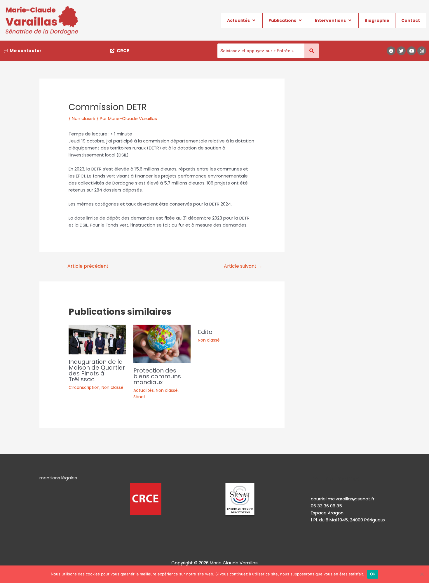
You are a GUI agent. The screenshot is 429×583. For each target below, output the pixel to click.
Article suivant (243, 266)
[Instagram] (421, 50)
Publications (282, 20)
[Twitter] (401, 50)
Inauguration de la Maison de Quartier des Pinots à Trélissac (97, 370)
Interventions (330, 20)
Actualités (238, 20)
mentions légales (58, 478)
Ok (372, 574)
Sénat (139, 397)
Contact (410, 20)
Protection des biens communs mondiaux (157, 376)
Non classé (83, 118)
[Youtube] (411, 50)
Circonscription (84, 387)
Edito (205, 332)
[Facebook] (391, 50)
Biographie (377, 20)
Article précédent (85, 266)
